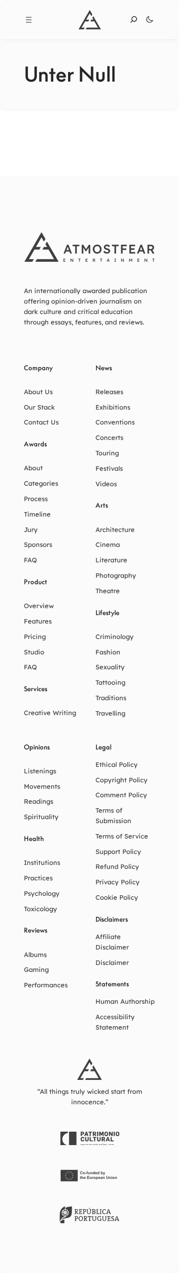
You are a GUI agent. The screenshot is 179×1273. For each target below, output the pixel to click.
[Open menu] (29, 20)
